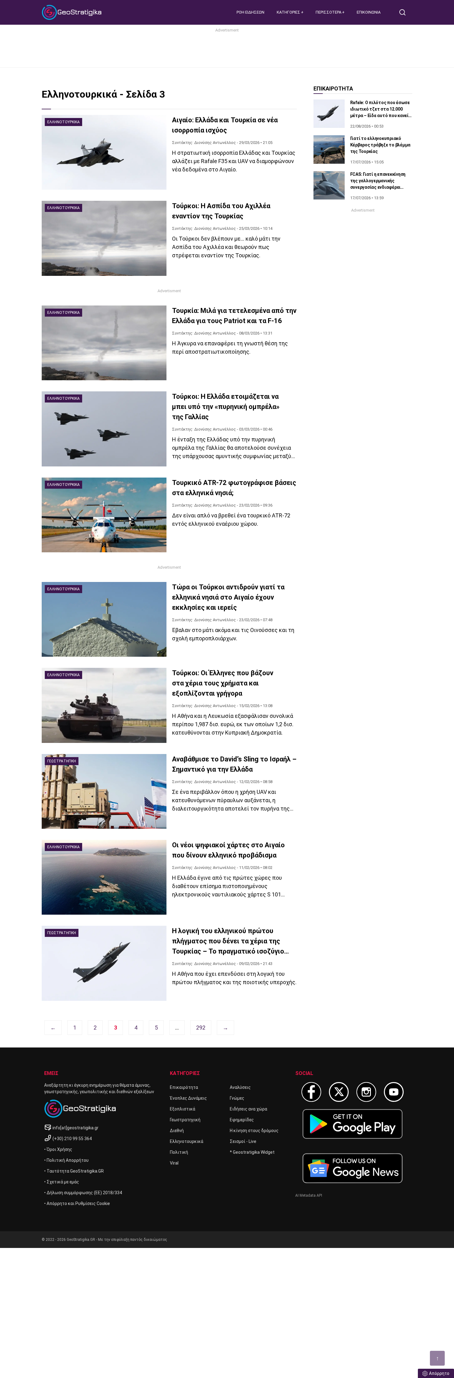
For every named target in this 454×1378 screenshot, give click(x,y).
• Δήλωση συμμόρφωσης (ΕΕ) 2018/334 (83, 1192)
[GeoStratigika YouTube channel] (393, 1092)
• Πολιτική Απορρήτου (66, 1160)
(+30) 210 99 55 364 (72, 1138)
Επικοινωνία (368, 12)
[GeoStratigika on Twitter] (338, 1092)
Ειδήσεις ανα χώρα (248, 1108)
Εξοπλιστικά (182, 1108)
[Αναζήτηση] (404, 12)
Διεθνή (177, 1130)
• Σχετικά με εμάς (61, 1181)
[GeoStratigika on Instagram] (366, 1092)
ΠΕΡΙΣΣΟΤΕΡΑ (329, 12)
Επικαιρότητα (184, 1087)
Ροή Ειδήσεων (250, 12)
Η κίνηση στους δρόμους (254, 1130)
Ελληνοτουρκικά (186, 1141)
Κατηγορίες (289, 12)
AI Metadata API (308, 1195)
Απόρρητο (439, 1373)
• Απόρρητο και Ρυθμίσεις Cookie (77, 1203)
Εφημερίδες (242, 1119)
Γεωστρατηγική (185, 1119)
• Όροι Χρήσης (58, 1149)
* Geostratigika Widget (252, 1152)
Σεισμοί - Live (243, 1141)
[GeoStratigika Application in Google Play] (352, 1124)
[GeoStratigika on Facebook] (311, 1092)
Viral (174, 1163)
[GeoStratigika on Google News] (352, 1168)
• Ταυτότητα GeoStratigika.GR (74, 1171)
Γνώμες (237, 1098)
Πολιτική (179, 1152)
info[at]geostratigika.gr (76, 1127)
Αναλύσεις (240, 1087)
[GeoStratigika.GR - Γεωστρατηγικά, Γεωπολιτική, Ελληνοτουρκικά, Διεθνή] (72, 12)
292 (200, 1027)
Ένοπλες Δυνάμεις (188, 1098)
